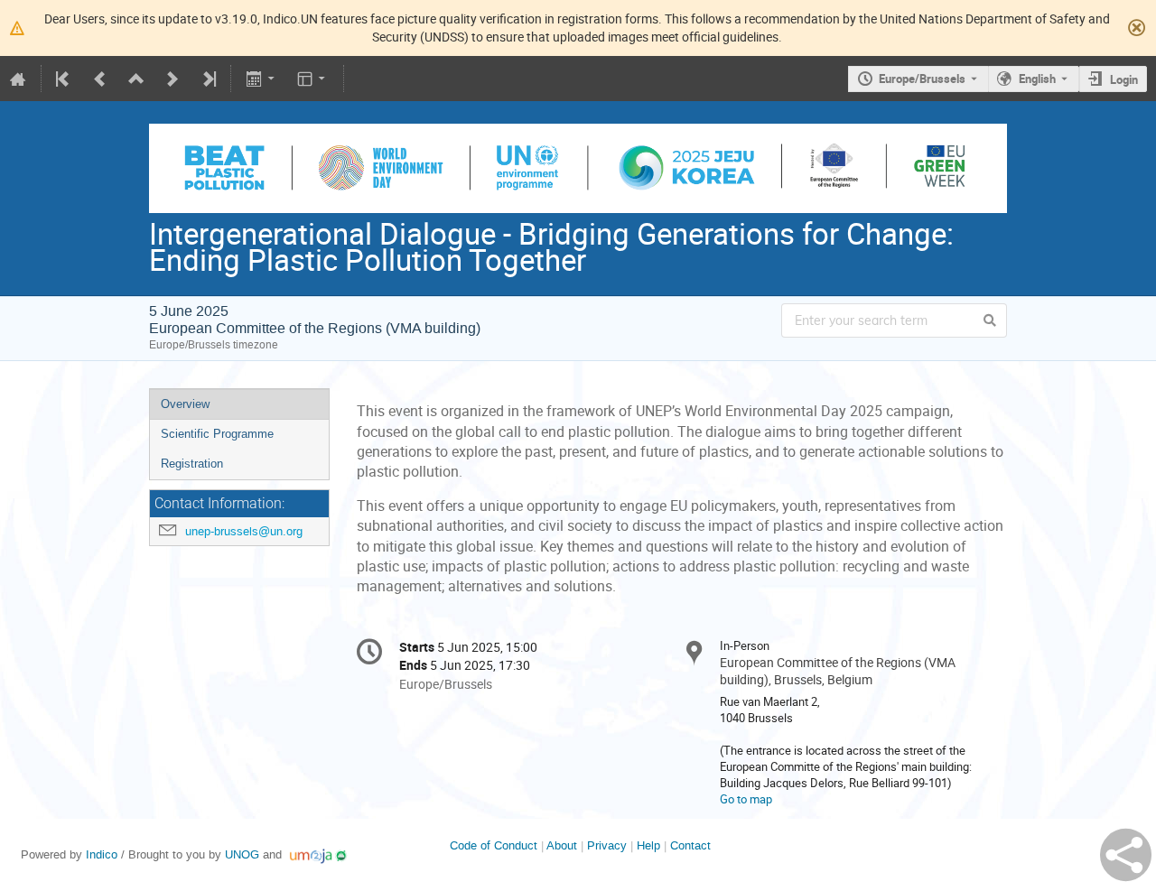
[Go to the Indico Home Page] (18, 78)
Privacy (607, 845)
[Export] (261, 78)
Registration (192, 463)
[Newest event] (208, 78)
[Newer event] (172, 78)
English (1037, 78)
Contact (690, 845)
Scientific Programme (217, 434)
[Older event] (100, 78)
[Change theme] (313, 78)
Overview (185, 404)
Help (648, 845)
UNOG (242, 854)
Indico (101, 854)
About (561, 845)
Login (1124, 79)
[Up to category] (136, 78)
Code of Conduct (493, 845)
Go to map (746, 799)
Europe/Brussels (922, 78)
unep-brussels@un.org (244, 531)
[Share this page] (1125, 855)
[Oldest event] (64, 78)
